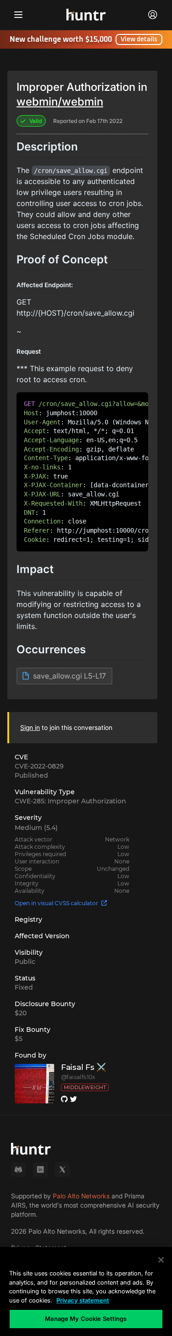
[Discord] (18, 1169)
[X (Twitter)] (62, 1169)
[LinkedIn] (40, 1169)
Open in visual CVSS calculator (56, 903)
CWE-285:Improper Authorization (70, 801)
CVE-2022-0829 (39, 766)
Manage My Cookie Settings (86, 1318)
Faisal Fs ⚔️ (83, 1067)
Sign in (30, 727)
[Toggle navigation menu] (18, 15)
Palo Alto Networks (81, 1196)
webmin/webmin (60, 101)
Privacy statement (82, 1300)
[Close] (161, 1260)
